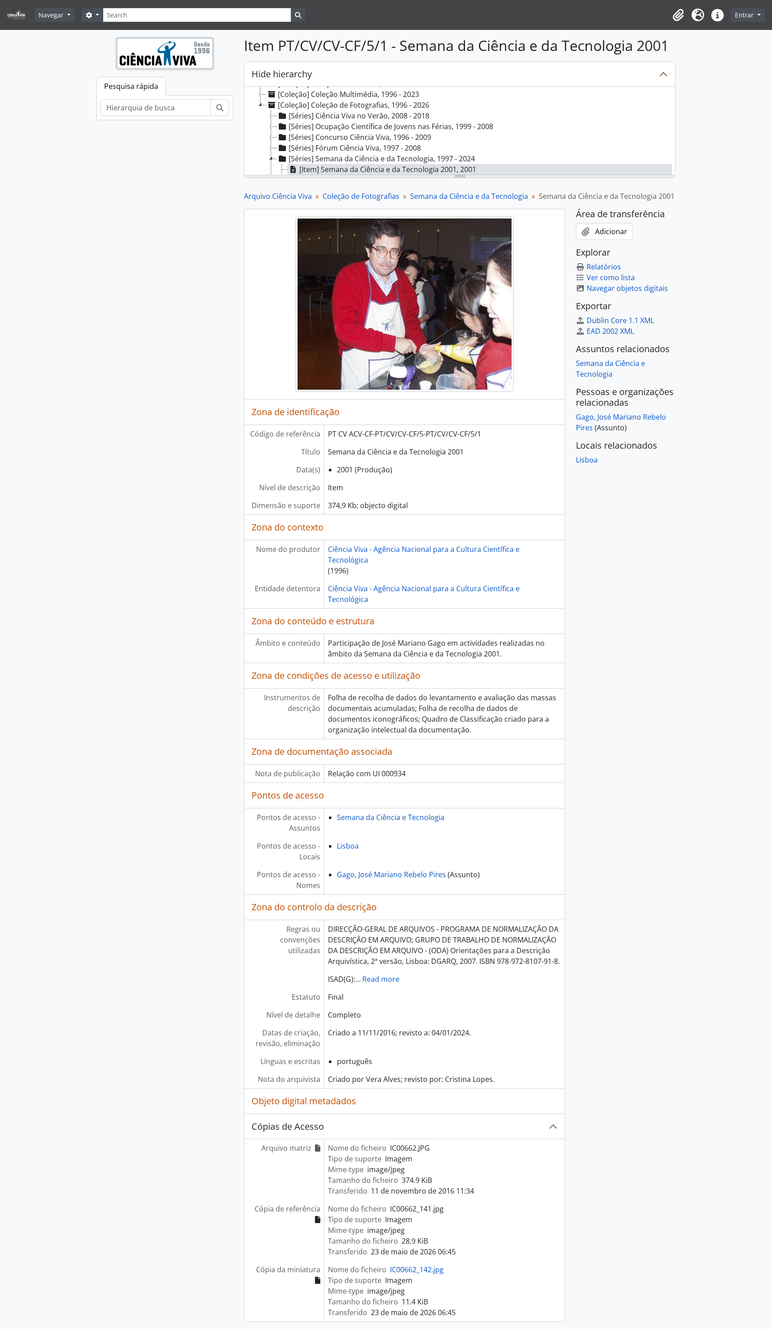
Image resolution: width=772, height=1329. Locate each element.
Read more (380, 979)
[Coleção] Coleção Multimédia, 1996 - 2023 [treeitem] (348, 94)
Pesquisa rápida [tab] (131, 86)
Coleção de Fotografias (361, 196)
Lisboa (348, 846)
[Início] (19, 15)
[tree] (459, 131)
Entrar (745, 15)
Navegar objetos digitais (627, 288)
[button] (678, 15)
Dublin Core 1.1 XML (620, 320)
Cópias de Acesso (288, 1126)
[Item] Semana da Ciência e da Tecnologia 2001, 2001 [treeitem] (387, 169)
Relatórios (604, 267)
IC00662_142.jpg (417, 1269)
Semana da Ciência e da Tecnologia (469, 196)
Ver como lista (611, 277)
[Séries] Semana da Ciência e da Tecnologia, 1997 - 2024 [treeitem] (382, 159)
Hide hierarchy (282, 74)
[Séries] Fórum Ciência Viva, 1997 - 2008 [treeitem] (355, 148)
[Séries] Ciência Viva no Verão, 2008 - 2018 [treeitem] (359, 116)
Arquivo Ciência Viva (278, 196)
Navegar (51, 15)
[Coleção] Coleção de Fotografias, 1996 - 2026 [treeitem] (353, 105)
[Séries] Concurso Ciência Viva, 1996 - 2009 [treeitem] (360, 137)
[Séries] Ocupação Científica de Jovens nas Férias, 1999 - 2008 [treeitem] (391, 126)
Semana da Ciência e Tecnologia (391, 817)
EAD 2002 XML (610, 331)
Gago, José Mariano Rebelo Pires (391, 874)
